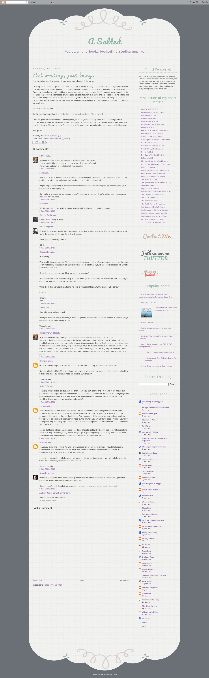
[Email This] (33, 142)
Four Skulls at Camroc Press (152, 133)
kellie (41, 173)
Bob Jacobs (44, 252)
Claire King (146, 508)
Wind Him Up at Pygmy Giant (152, 219)
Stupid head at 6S (147, 185)
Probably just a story (150, 600)
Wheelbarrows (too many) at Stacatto (155, 216)
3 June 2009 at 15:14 (47, 222)
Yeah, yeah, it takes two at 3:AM (153, 222)
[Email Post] (59, 136)
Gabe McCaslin (45, 215)
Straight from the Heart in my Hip (155, 408)
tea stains (146, 545)
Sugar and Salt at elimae (150, 188)
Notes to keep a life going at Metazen (155, 170)
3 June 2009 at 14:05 (47, 211)
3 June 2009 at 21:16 (47, 329)
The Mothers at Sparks (149, 201)
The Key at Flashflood (149, 198)
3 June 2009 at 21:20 (47, 357)
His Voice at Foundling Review (152, 146)
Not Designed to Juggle (151, 484)
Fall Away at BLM (147, 127)
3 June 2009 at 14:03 (47, 169)
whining (67, 138)
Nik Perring (44, 227)
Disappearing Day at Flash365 (152, 124)
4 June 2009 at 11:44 (47, 382)
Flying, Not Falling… (150, 532)
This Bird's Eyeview (150, 587)
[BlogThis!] (36, 142)
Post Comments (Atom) (53, 585)
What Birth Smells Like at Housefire (154, 213)
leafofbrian (146, 594)
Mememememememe (46, 138)
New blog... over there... (150, 302)
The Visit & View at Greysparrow (153, 204)
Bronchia (145, 618)
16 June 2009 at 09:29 (47, 500)
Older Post (124, 580)
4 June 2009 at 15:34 (47, 438)
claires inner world (47, 333)
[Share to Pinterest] (45, 142)
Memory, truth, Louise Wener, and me (161, 352)
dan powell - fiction (150, 432)
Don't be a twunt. (147, 323)
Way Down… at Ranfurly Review (153, 207)
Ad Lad (42, 308)
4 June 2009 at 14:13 (47, 402)
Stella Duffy (44, 386)
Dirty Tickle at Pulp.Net (149, 121)
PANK (144, 622)
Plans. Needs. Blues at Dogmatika (153, 173)
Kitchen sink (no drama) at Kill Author (154, 161)
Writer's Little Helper (150, 612)
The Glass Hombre (149, 606)
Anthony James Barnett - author (52, 493)
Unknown (43, 361)
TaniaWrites (146, 426)
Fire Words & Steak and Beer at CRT (155, 130)
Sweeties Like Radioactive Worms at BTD (156, 192)
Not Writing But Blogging (152, 402)
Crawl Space (147, 465)
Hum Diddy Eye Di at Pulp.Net (152, 149)
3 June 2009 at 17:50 (47, 248)
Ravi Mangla (147, 563)
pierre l (42, 156)
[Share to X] (39, 142)
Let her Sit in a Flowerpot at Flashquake (156, 164)
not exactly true (148, 477)
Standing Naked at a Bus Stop (154, 575)
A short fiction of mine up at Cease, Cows (156, 366)
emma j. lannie (148, 539)
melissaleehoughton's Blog (153, 520)
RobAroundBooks (149, 514)
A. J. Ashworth (148, 569)
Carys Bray (146, 551)
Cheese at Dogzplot (148, 118)
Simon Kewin (44, 473)
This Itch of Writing (150, 420)
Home (81, 580)
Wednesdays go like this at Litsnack (154, 210)
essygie (42, 406)
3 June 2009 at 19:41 (47, 303)
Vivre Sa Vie (146, 581)
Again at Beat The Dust (149, 109)
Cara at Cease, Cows (149, 115)
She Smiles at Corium (149, 179)
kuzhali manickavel (149, 453)
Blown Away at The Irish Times (152, 112)
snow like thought (149, 414)
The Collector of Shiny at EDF (152, 195)
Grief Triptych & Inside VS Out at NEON (156, 140)
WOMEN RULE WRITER (151, 526)
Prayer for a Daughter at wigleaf (153, 176)
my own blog (91, 486)
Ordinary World (148, 557)
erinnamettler (147, 496)
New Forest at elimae (149, 167)
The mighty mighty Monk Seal (154, 447)
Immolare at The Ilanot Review (152, 155)
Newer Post (37, 580)
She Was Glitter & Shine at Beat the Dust (156, 182)
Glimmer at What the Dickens (152, 137)
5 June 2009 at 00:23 (47, 469)
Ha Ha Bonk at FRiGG (149, 143)
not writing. (59, 138)
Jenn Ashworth (148, 471)
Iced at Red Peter (147, 152)
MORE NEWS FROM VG (151, 490)
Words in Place (148, 502)
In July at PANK (147, 158)
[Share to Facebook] (42, 142)
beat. (144, 626)
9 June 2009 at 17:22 (47, 489)
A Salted (104, 41)
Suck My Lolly (110, 674)
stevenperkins (147, 459)
